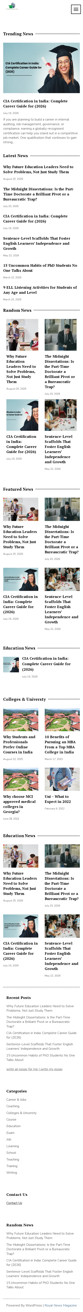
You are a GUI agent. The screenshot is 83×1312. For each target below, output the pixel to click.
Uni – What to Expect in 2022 (58, 799)
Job (8, 1139)
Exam (10, 1133)
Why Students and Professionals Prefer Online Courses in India (19, 744)
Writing (11, 1172)
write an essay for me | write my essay (34, 1069)
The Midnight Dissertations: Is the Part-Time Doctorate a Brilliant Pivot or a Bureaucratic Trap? (38, 194)
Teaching (12, 1159)
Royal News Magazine (60, 1305)
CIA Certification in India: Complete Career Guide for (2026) (35, 104)
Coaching (12, 1106)
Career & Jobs (16, 1100)
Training (11, 1166)
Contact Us (14, 1203)
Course (11, 1119)
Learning (12, 1146)
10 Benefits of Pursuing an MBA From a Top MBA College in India (60, 744)
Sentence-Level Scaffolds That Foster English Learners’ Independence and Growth (36, 243)
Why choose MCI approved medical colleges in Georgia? (19, 804)
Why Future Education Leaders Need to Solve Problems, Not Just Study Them (38, 169)
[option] (41, 95)
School (11, 1153)
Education (13, 1126)
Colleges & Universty (21, 1113)
